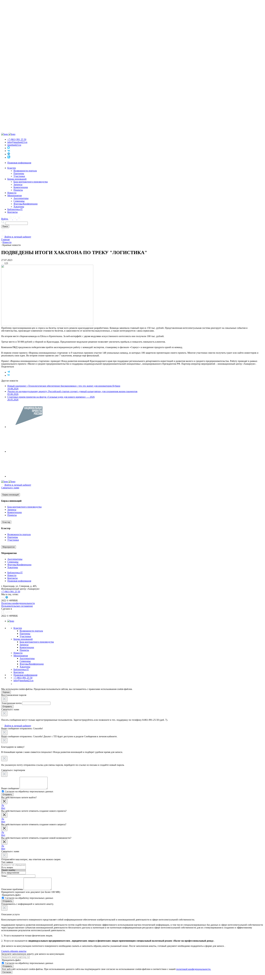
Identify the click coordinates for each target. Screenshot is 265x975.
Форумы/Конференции (25, 203)
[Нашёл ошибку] (13, 870)
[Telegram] (8, 372)
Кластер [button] (11, 168)
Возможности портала (25, 170)
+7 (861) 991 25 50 (16, 139)
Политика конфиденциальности (18, 603)
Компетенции (20, 187)
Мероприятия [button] (14, 195)
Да (2, 805)
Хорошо (6, 692)
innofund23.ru (14, 145)
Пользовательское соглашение (17, 606)
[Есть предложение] (13, 873)
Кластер (6, 522)
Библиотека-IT (15, 209)
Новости (11, 192)
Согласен (6, 972)
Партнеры (18, 173)
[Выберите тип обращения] (13, 865)
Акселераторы (21, 198)
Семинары (19, 201)
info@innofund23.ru (17, 142)
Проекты (18, 190)
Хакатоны (18, 206)
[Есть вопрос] (13, 867)
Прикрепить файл (11, 895)
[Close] (4, 699)
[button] (3, 231)
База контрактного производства (30, 181)
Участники (19, 176)
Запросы (17, 184)
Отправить (7, 706)
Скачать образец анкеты (13, 951)
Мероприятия (8, 547)
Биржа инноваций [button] (17, 179)
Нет (3, 808)
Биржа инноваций (10, 495)
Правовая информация (19, 162)
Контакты (12, 212)
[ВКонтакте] (8, 375)
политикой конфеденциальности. (193, 969)
